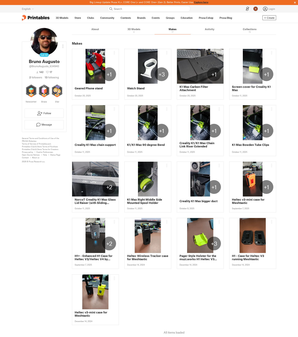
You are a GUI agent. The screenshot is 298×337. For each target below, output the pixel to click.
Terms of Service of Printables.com (36, 144)
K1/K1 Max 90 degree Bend (146, 144)
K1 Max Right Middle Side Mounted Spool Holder (144, 201)
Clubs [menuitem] (90, 17)
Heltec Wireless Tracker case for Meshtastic (147, 257)
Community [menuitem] (107, 17)
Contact (25, 157)
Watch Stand (136, 88)
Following (52, 77)
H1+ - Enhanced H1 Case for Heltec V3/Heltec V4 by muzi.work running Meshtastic (93, 257)
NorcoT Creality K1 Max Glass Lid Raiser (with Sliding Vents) (95, 201)
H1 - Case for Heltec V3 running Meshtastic (248, 257)
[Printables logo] (35, 18)
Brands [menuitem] (141, 17)
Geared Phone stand (89, 88)
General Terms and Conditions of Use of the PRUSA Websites (40, 139)
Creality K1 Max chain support (95, 144)
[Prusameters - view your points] (255, 9)
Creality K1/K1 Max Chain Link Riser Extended (197, 144)
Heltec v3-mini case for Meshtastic (248, 201)
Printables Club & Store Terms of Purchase (40, 146)
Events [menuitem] (156, 17)
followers (35, 77)
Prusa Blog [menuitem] (226, 17)
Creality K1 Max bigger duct (198, 201)
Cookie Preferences (44, 152)
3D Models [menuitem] (62, 17)
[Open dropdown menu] (62, 45)
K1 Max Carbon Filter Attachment (194, 88)
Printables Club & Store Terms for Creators (40, 149)
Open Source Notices (31, 155)
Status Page (55, 155)
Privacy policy (27, 152)
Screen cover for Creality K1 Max (251, 88)
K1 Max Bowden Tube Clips (250, 144)
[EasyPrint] (247, 9)
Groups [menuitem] (170, 17)
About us (35, 157)
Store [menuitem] (77, 17)
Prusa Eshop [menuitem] (206, 17)
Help (45, 155)
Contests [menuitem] (126, 17)
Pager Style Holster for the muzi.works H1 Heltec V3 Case (198, 257)
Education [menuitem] (187, 17)
